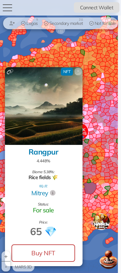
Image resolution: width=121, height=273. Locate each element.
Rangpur (43, 151)
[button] (101, 221)
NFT (67, 71)
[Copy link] (10, 72)
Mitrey (39, 193)
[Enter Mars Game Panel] (108, 259)
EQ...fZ (43, 186)
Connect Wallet (96, 7)
